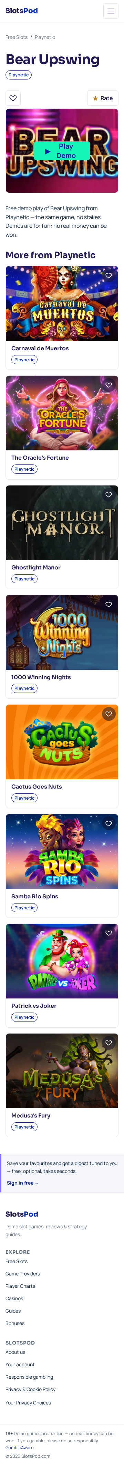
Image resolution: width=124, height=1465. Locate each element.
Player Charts (20, 1286)
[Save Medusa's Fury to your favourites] (109, 1043)
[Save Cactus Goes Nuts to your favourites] (109, 714)
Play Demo (60, 150)
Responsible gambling (29, 1376)
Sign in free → (23, 1182)
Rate (103, 98)
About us (15, 1352)
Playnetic (45, 37)
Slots (22, 11)
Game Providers (23, 1273)
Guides (13, 1310)
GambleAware (19, 1447)
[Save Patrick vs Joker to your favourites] (109, 933)
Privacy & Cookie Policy (30, 1389)
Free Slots (17, 37)
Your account (20, 1364)
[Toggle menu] (110, 11)
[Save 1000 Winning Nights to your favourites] (109, 604)
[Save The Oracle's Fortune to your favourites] (109, 385)
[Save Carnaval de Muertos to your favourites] (109, 275)
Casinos (14, 1298)
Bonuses (15, 1323)
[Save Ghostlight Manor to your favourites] (109, 495)
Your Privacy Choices (28, 1402)
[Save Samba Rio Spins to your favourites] (109, 823)
